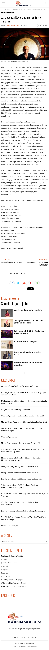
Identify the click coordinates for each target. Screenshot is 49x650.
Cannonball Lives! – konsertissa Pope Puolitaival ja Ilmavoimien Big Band (22, 450)
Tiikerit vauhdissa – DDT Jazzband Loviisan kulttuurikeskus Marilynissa (19, 486)
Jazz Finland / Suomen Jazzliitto (12, 556)
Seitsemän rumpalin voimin (11, 262)
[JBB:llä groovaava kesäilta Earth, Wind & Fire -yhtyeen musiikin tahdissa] (7, 323)
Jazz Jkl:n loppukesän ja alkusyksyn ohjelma (28, 310)
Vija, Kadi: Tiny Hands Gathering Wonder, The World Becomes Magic (23, 518)
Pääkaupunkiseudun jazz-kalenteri (13, 583)
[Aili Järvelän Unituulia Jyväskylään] (7, 344)
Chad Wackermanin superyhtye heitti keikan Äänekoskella (19, 503)
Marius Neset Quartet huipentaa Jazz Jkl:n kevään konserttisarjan (21, 429)
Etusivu (15, 637)
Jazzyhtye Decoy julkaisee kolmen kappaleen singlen (23, 511)
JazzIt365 (4, 566)
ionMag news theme (29, 647)
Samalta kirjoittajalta (14, 304)
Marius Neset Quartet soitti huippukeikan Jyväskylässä (28, 363)
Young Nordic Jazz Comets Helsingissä (37, 263)
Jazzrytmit (4, 573)
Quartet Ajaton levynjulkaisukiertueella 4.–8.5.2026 (28, 353)
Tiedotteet (4, 12)
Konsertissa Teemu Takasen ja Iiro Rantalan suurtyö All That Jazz (24, 495)
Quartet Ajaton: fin (9, 437)
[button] (45, 3)
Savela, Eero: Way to (9, 526)
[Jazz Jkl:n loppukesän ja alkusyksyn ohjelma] (7, 313)
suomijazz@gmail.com (32, 629)
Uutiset (11, 12)
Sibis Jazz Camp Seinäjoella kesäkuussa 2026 (19, 466)
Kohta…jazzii (5, 576)
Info (23, 637)
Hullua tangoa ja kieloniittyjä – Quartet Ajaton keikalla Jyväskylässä (29, 332)
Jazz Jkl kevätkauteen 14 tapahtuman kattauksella (21, 479)
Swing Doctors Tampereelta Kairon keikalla (19, 473)
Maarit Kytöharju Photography (12, 580)
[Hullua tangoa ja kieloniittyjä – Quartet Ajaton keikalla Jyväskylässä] (7, 334)
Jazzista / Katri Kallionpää (10, 563)
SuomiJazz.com (5, 9)
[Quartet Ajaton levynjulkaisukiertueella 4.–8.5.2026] (7, 355)
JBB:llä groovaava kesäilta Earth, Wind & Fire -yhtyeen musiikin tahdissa (29, 321)
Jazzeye (4, 559)
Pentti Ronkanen (13, 25)
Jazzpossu (4, 569)
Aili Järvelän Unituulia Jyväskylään (25, 341)
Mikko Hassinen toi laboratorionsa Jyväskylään (21, 443)
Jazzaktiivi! (32, 637)
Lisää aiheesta (10, 298)
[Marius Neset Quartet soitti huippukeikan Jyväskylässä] (7, 365)
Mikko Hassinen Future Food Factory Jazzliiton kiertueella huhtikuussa (21, 459)
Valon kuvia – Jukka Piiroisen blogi (13, 586)
